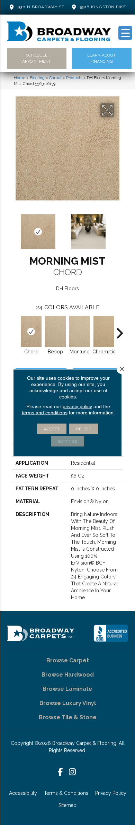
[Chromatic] (104, 331)
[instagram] (73, 772)
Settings (67, 441)
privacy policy (77, 406)
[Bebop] (55, 331)
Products (74, 77)
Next (119, 228)
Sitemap (67, 805)
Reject (83, 428)
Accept (52, 428)
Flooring (37, 77)
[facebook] (60, 772)
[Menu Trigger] (125, 33)
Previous (15, 228)
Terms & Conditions (66, 793)
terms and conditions (45, 412)
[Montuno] (80, 331)
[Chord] (31, 331)
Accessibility (23, 793)
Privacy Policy (110, 793)
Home (19, 77)
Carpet (55, 77)
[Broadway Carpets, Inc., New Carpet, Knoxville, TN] (110, 633)
